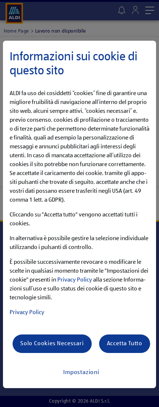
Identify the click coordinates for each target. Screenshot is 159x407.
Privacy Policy (74, 280)
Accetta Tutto (124, 344)
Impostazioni (81, 373)
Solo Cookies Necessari (52, 344)
